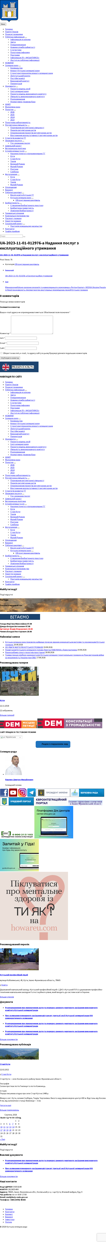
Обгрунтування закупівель (27, 264)
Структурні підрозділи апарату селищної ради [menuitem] (31, 73)
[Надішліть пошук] (24, 236)
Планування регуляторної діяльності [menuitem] (27, 127)
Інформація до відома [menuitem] (20, 39)
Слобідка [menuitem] (14, 171)
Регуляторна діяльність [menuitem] (16, 125)
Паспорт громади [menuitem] (13, 218)
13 (10, 1127)
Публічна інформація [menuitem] (14, 37)
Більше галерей (7, 715)
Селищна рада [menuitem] (11, 65)
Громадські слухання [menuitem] (14, 213)
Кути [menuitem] (12, 156)
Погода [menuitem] (8, 1222)
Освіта (4, 985)
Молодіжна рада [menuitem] (12, 107)
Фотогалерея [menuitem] (11, 174)
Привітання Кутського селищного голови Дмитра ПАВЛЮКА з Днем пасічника (41, 649)
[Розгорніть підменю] (26, 37)
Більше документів (9, 1039)
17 (1, 1130)
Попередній (9, 270)
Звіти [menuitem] (13, 42)
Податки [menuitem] (9, 109)
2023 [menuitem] (12, 119)
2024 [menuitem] (12, 117)
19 (7, 1130)
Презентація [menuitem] (16, 83)
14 (13, 1127)
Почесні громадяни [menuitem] (14, 34)
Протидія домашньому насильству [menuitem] (26, 226)
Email (3, 343)
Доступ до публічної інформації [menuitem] (25, 60)
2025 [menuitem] (12, 114)
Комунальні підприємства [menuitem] (17, 215)
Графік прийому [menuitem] (12, 231)
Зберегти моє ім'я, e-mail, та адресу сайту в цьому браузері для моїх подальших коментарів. (45, 353)
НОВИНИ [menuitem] (9, 62)
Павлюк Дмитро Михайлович (19, 779)
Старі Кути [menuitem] (15, 158)
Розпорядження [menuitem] (17, 99)
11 (4, 1127)
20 (10, 1130)
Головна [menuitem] (9, 29)
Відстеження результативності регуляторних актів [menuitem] (34, 135)
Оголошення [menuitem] (11, 187)
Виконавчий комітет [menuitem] (19, 81)
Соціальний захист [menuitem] (13, 223)
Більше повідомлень (9, 1110)
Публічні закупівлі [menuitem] (13, 192)
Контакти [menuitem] (9, 228)
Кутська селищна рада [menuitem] (20, 197)
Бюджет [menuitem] (9, 1214)
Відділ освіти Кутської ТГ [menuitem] (22, 195)
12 (7, 1127)
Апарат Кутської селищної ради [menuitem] (25, 70)
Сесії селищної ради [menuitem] (19, 91)
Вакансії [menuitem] (9, 189)
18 (4, 1130)
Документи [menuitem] (10, 86)
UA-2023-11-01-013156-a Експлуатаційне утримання (28, 275)
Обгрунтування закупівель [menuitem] (28, 200)
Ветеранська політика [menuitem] (15, 148)
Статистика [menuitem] (15, 49)
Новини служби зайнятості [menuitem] (22, 47)
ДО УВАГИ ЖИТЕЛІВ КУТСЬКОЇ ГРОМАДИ (24, 647)
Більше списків (7, 997)
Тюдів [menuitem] (13, 161)
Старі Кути (5, 1064)
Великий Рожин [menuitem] (17, 164)
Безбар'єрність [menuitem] (12, 202)
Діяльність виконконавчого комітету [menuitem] (27, 96)
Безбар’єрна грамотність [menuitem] (22, 208)
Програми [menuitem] (15, 55)
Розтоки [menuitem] (14, 169)
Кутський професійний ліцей (14, 974)
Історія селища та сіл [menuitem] (14, 151)
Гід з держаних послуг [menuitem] (20, 143)
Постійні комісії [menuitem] (17, 78)
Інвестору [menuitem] (9, 1219)
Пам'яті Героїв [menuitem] (11, 31)
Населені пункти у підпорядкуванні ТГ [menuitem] (27, 153)
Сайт (2, 348)
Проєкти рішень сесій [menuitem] (20, 88)
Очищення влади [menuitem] (18, 44)
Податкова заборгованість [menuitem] (17, 122)
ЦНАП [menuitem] (8, 104)
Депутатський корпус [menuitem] (20, 75)
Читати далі (5, 1105)
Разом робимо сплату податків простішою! (25, 652)
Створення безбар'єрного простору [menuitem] (26, 205)
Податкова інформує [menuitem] (20, 52)
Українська (10, 737)
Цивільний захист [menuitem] (13, 145)
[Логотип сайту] (9, 21)
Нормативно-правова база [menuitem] (22, 101)
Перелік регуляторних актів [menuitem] (23, 130)
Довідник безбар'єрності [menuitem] (21, 210)
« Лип (2, 1139)
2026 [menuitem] (12, 112)
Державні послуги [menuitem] (13, 140)
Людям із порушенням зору (54, 744)
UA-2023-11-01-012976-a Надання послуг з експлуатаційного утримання (34, 255)
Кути (2, 700)
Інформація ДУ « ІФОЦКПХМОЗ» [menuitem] (24, 57)
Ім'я (2, 338)
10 (1, 1127)
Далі (6, 282)
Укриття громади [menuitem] (13, 221)
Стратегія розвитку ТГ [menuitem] (15, 138)
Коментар (5, 333)
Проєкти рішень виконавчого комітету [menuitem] (28, 94)
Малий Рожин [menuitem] (16, 166)
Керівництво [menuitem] (16, 68)
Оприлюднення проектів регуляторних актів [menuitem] (31, 132)
